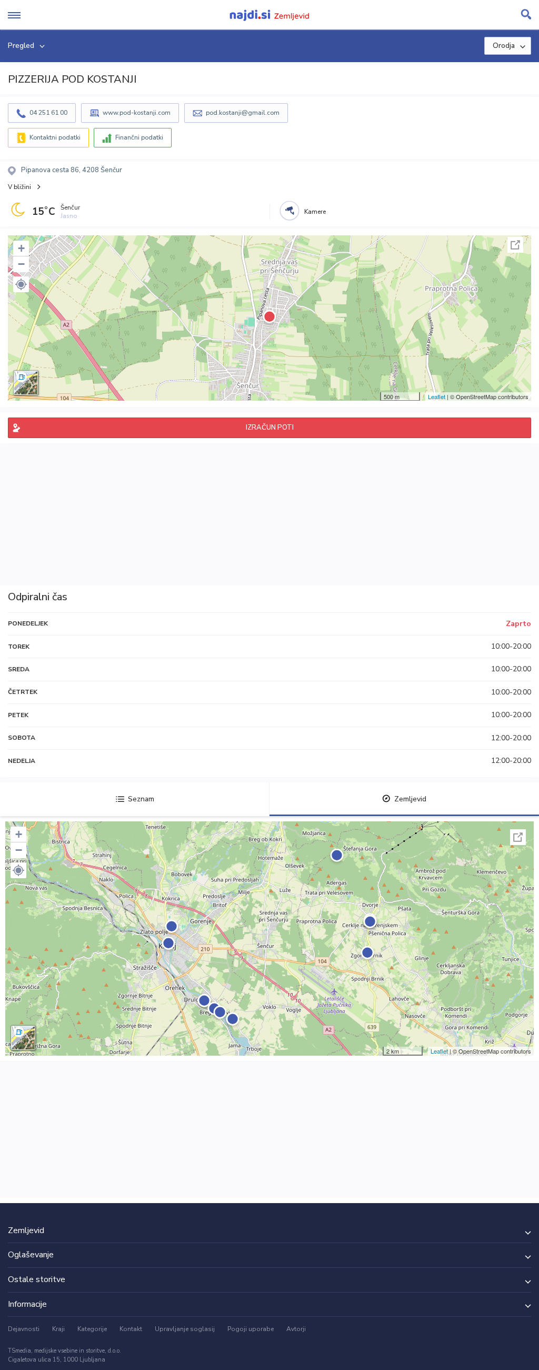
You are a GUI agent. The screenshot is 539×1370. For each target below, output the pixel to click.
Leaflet (436, 396)
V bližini (19, 187)
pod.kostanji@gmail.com (243, 112)
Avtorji (296, 1329)
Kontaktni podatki (55, 137)
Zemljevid (410, 799)
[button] (21, 284)
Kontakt (130, 1329)
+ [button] (21, 248)
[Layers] (25, 382)
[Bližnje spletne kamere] (289, 210)
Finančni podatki (139, 137)
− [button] (21, 264)
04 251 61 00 (48, 112)
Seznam (141, 799)
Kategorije (92, 1329)
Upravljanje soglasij (185, 1329)
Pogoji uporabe (250, 1329)
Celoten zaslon (515, 245)
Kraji (58, 1329)
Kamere (315, 211)
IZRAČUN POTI (270, 427)
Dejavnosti (23, 1329)
